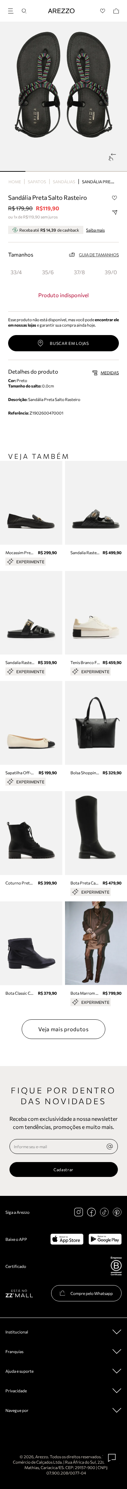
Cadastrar (63, 1169)
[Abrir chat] (112, 1457)
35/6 (48, 272)
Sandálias (64, 181)
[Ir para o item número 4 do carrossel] (114, 171)
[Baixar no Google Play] (105, 1239)
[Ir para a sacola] (116, 11)
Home (14, 181)
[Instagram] (78, 1212)
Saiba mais (95, 230)
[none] (110, 1146)
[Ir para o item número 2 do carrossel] (63, 171)
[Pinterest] (117, 1212)
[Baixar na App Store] (66, 1239)
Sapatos (37, 181)
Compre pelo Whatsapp (91, 1293)
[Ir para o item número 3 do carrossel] (89, 171)
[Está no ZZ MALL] (19, 1293)
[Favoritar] (114, 197)
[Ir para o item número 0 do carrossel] (12, 171)
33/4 (16, 272)
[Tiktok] (104, 1212)
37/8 (79, 272)
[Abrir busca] (24, 11)
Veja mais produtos (63, 1029)
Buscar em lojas (69, 343)
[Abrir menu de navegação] (13, 10)
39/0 (111, 272)
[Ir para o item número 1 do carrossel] (38, 171)
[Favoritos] (102, 11)
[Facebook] (91, 1212)
